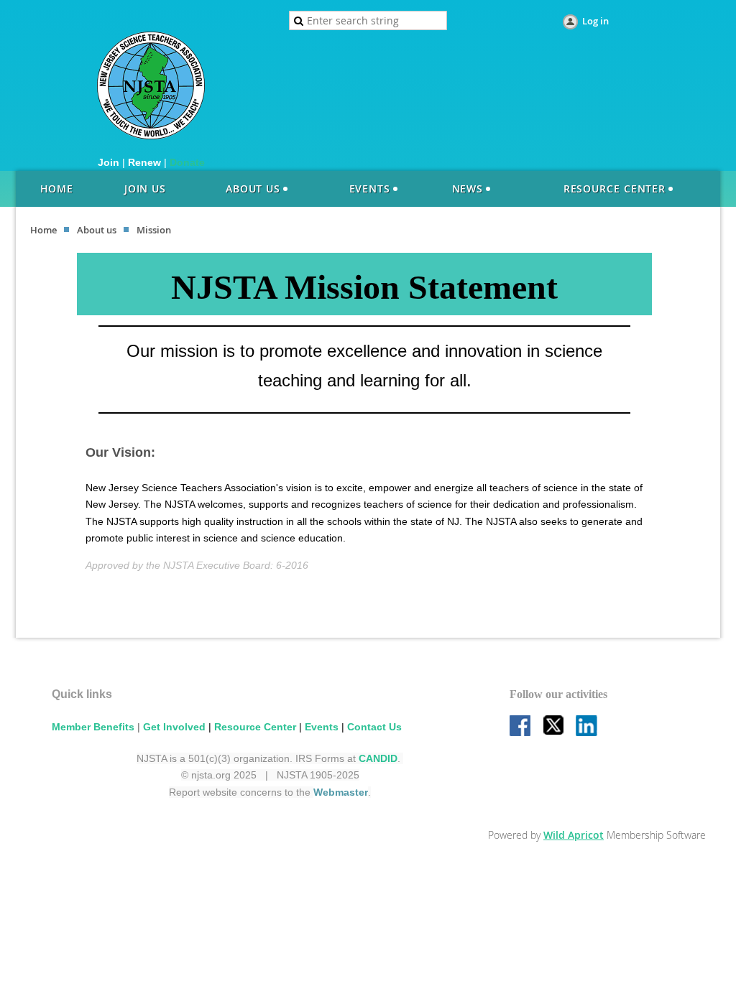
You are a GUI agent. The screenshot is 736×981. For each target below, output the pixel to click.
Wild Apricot (573, 835)
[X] (554, 726)
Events (322, 727)
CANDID (378, 758)
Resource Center (255, 727)
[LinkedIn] (587, 726)
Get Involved (174, 727)
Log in (595, 20)
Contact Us (374, 727)
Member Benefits (93, 727)
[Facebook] (521, 726)
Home (43, 229)
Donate (187, 162)
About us (96, 229)
